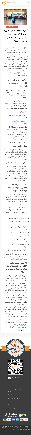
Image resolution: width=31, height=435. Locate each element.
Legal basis (11, 401)
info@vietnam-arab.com (18, 327)
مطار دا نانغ (21, 330)
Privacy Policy (12, 408)
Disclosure (11, 405)
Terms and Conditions (14, 398)
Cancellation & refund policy (14, 390)
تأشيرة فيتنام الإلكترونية (12, 26)
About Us (11, 395)
